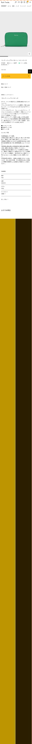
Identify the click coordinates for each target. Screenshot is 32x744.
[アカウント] (21, 2)
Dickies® (3, 6)
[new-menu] (30, 2)
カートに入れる (6, 76)
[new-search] (15, 2)
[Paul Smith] (5, 2)
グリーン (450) (23, 63)
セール (9, 6)
